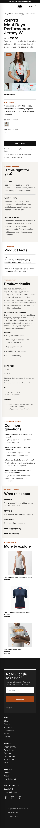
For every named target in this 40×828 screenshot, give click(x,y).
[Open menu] (4, 6)
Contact (7, 773)
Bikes (6, 721)
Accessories (8, 727)
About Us (7, 776)
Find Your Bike (9, 756)
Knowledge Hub (10, 779)
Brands (6, 734)
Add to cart (20, 143)
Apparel (11, 13)
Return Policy (9, 750)
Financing (7, 753)
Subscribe (20, 699)
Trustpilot (9, 708)
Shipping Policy (10, 747)
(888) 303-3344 (10, 792)
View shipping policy (12, 529)
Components (9, 730)
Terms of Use (13, 813)
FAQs (6, 763)
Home (5, 13)
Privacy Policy (13, 816)
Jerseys (27, 13)
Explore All (8, 737)
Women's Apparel (19, 13)
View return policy (11, 533)
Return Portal (9, 759)
